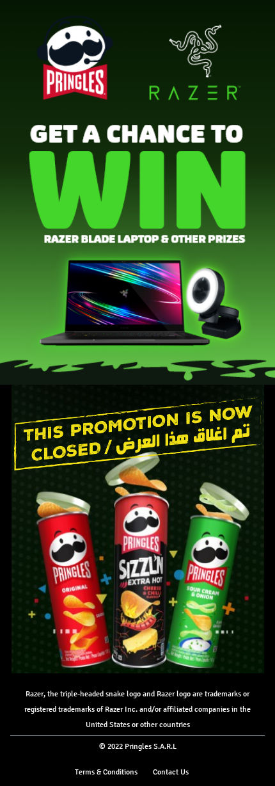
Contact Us (171, 771)
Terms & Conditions (106, 771)
